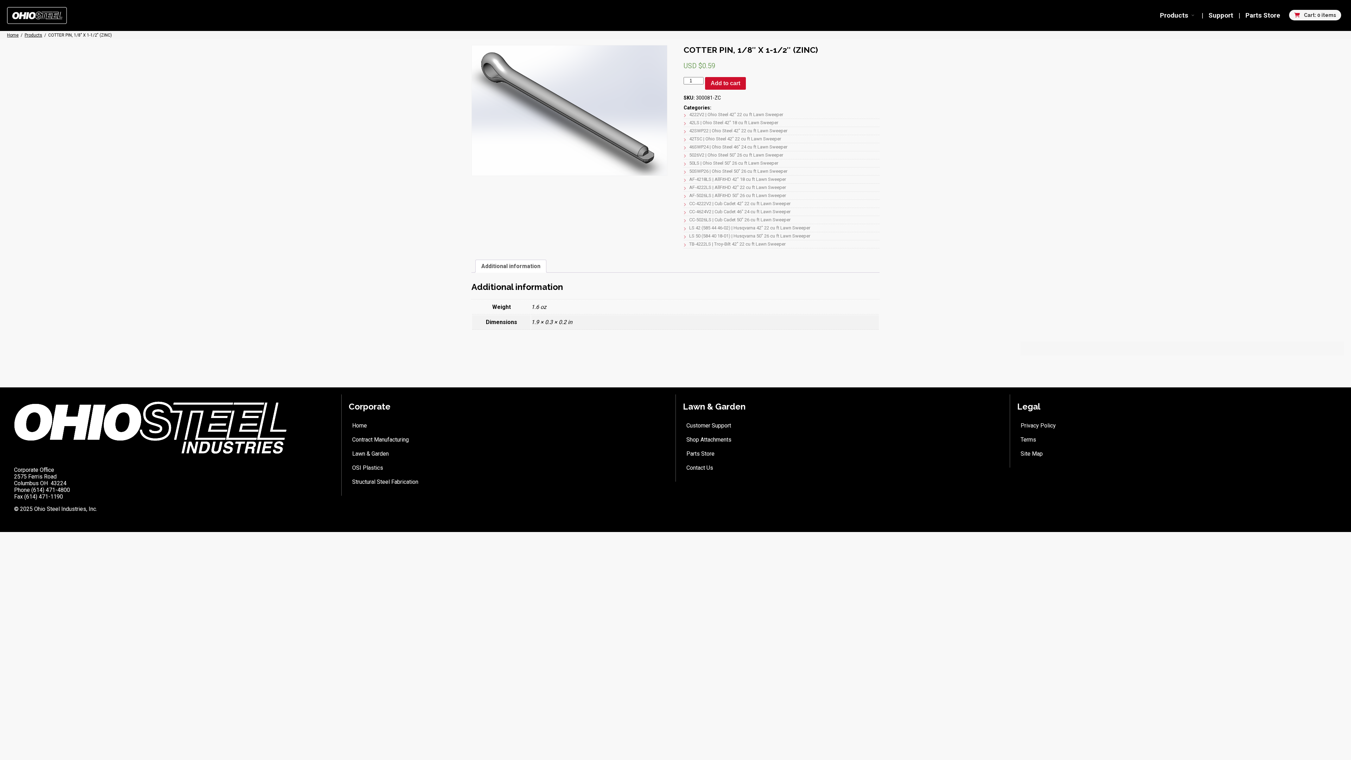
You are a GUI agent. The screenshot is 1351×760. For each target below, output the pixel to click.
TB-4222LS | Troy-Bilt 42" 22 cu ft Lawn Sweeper (737, 244)
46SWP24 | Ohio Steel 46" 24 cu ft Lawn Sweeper (738, 147)
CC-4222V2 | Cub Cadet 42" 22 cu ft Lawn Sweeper (740, 203)
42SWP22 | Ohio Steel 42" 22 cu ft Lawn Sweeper (738, 130)
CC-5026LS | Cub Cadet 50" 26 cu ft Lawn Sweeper (740, 219)
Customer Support (708, 425)
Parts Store (1262, 15)
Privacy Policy (1038, 425)
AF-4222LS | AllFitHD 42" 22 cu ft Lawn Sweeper (737, 187)
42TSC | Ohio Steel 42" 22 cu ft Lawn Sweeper (735, 138)
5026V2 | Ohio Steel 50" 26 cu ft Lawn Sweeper (736, 155)
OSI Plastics (367, 467)
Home (359, 425)
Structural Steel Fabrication (385, 482)
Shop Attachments (708, 439)
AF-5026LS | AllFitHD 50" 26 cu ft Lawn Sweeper (737, 195)
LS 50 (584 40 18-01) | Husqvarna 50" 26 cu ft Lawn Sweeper (749, 236)
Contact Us (699, 467)
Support (1221, 15)
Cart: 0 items (1319, 15)
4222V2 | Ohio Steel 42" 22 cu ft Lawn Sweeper (736, 114)
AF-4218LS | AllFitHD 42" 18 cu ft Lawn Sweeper (737, 179)
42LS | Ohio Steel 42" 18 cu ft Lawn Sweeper (733, 122)
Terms (1028, 439)
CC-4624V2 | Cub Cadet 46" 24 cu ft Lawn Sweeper (740, 211)
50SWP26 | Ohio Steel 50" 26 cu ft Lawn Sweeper (738, 171)
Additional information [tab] (510, 266)
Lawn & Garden (370, 453)
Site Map (1032, 453)
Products (1174, 15)
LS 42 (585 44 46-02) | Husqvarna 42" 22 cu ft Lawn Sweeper (749, 227)
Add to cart (725, 83)
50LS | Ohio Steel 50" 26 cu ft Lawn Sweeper (733, 163)
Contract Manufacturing (380, 439)
